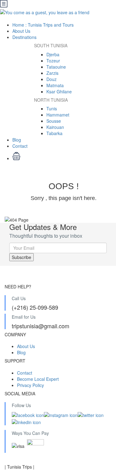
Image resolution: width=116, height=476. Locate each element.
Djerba (52, 54)
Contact (20, 146)
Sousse (53, 121)
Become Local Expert (38, 379)
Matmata (55, 85)
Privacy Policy (30, 385)
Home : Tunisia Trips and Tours (43, 25)
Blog (16, 140)
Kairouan (55, 127)
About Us (21, 31)
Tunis (51, 108)
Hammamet (57, 115)
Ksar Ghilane (59, 91)
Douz (51, 79)
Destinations (25, 37)
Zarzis (52, 73)
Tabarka (54, 133)
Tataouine (56, 67)
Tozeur (53, 60)
